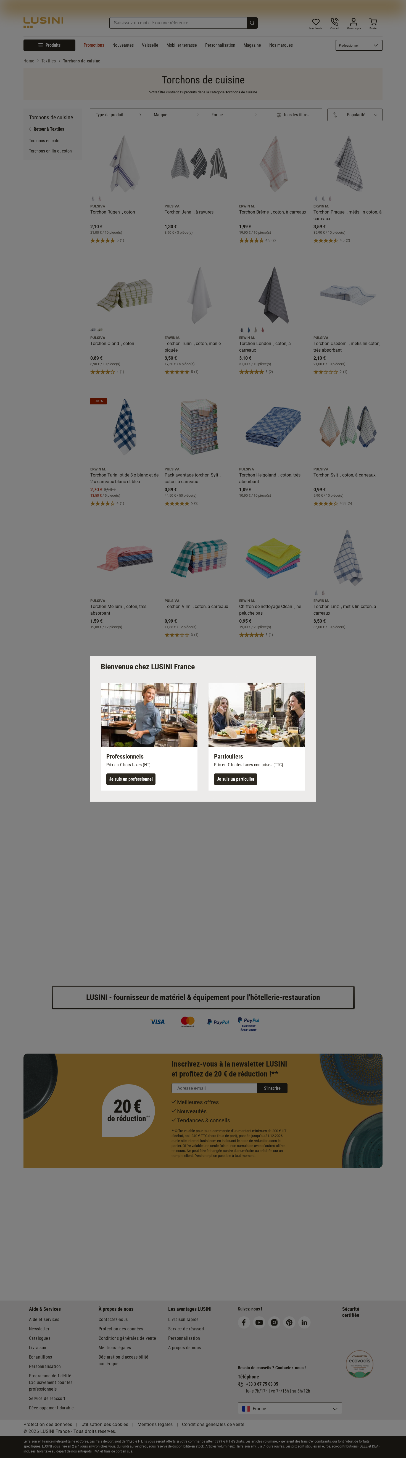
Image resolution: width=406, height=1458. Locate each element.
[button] (149, 737)
